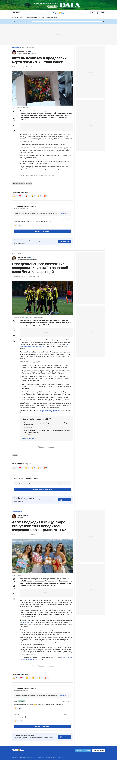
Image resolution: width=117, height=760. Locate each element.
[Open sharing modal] (14, 125)
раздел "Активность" (28, 622)
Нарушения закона (31, 17)
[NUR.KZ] (58, 12)
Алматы (15, 455)
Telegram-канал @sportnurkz (49, 411)
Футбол (19, 253)
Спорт (14, 253)
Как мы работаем (17, 511)
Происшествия (17, 17)
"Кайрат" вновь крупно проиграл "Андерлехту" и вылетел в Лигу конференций (45, 423)
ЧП (39, 17)
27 (16, 699)
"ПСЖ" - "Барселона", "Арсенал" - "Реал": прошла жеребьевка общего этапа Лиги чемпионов (47, 431)
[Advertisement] (58, 34)
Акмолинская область (19, 183)
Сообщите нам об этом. (46, 175)
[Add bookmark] (14, 131)
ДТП (43, 17)
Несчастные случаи (51, 17)
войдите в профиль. (63, 213)
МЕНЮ (18, 13)
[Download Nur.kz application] (58, 5)
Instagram (66, 241)
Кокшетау (29, 183)
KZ (92, 13)
